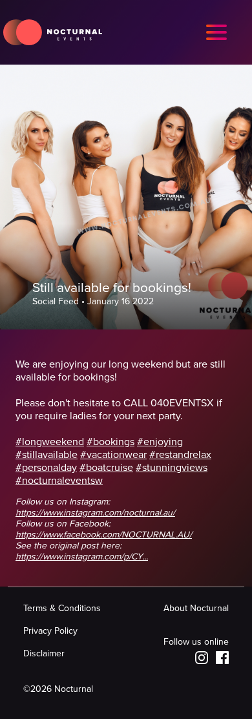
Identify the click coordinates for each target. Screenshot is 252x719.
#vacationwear (113, 454)
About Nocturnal (196, 608)
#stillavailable (47, 454)
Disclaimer (44, 653)
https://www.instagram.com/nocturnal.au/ (95, 512)
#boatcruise (106, 467)
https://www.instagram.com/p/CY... (82, 556)
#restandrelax (180, 454)
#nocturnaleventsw (59, 480)
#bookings (110, 441)
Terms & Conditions (62, 608)
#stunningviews (171, 467)
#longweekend (50, 441)
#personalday (46, 467)
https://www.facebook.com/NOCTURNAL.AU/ (104, 534)
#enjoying (160, 441)
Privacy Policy (50, 630)
